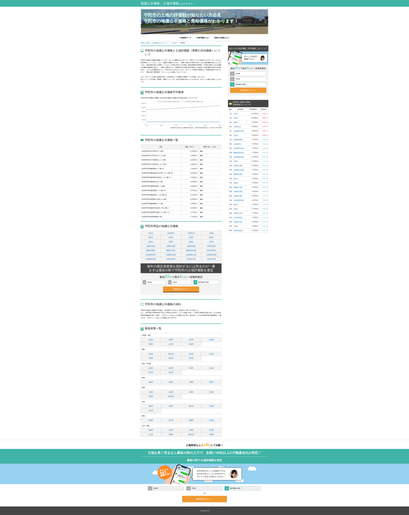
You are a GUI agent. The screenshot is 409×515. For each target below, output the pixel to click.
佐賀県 (171, 430)
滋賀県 (150, 396)
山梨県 (150, 368)
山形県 (171, 344)
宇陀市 (211, 241)
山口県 (150, 410)
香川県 (171, 420)
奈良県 (211, 392)
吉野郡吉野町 (170, 259)
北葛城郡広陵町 (211, 254)
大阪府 (150, 392)
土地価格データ (185, 38)
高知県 (211, 420)
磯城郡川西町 (150, 250)
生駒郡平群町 (150, 246)
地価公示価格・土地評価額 (168, 3)
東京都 (150, 354)
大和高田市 (171, 233)
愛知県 (150, 382)
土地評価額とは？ (203, 38)
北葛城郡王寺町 (191, 254)
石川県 (150, 372)
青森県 (171, 339)
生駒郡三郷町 (170, 246)
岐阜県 (171, 382)
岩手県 (191, 339)
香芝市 (171, 241)
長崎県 (191, 430)
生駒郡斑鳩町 (191, 246)
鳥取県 (150, 406)
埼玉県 (211, 354)
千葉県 (191, 354)
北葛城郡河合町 (150, 259)
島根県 (171, 406)
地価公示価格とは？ (222, 38)
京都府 (171, 392)
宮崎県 (171, 434)
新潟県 (191, 368)
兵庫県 (191, 392)
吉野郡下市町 (211, 259)
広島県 (211, 406)
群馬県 (191, 358)
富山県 (211, 368)
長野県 (171, 368)
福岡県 (150, 430)
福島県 (191, 344)
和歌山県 (171, 396)
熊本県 (211, 430)
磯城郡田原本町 (191, 250)
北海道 (150, 339)
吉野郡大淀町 (191, 259)
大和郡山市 (191, 233)
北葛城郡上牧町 (171, 254)
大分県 (150, 434)
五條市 (191, 237)
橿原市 (150, 237)
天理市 (211, 233)
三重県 (191, 382)
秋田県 (150, 344)
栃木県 (171, 358)
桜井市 (171, 237)
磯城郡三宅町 (170, 250)
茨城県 (150, 358)
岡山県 (191, 406)
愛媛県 (191, 420)
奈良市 (150, 233)
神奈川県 (171, 354)
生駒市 (150, 241)
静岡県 (211, 382)
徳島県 (150, 420)
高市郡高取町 (211, 250)
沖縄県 (211, 434)
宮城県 (211, 339)
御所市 (211, 237)
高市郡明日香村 (150, 254)
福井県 (171, 372)
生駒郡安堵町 (211, 246)
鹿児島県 (191, 434)
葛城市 (191, 241)
